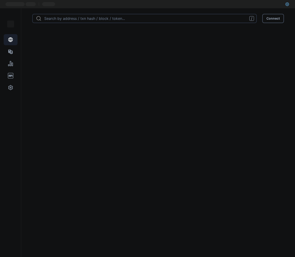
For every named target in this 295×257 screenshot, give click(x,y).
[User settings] (287, 4)
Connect (273, 18)
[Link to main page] (10, 24)
